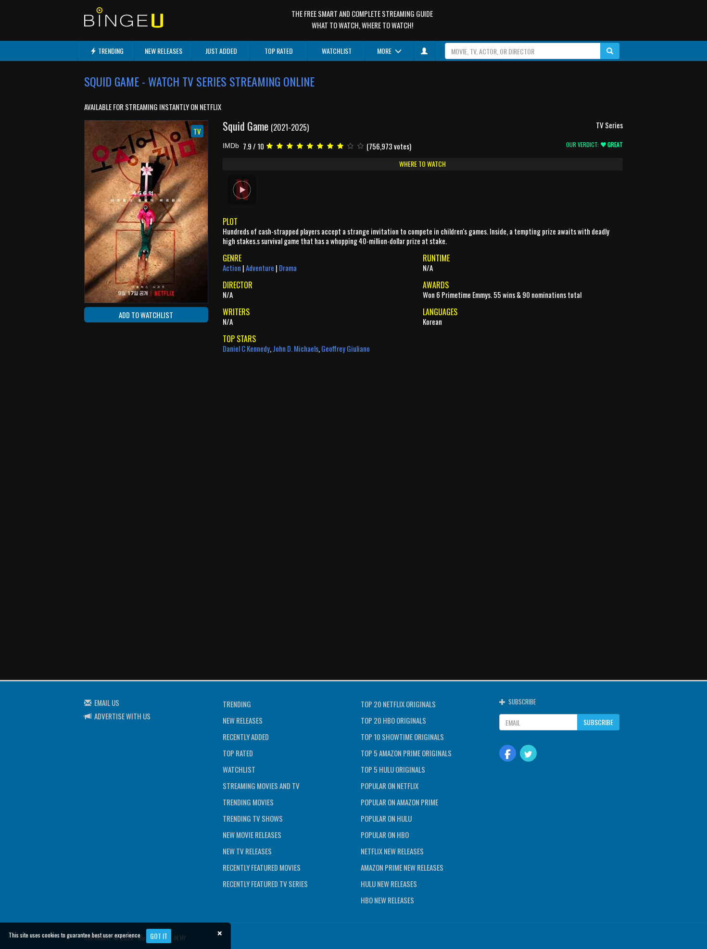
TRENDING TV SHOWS (253, 818)
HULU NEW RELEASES (389, 883)
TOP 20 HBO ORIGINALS (393, 720)
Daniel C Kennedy (246, 348)
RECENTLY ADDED (246, 736)
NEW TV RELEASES (247, 851)
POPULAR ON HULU (386, 818)
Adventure (260, 267)
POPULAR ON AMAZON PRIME (399, 802)
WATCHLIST (337, 51)
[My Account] (424, 51)
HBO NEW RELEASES (387, 900)
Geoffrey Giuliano (345, 348)
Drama (288, 267)
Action (232, 267)
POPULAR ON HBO (385, 834)
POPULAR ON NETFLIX (389, 785)
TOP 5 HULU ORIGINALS (393, 769)
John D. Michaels (295, 348)
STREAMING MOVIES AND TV (261, 785)
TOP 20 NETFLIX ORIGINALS (398, 704)
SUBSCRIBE (598, 722)
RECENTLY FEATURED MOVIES (262, 867)
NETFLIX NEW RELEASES (392, 851)
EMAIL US (106, 702)
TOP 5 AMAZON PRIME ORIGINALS (406, 753)
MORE (385, 51)
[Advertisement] (127, 392)
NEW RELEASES (163, 51)
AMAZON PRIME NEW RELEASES (402, 867)
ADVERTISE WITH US (122, 716)
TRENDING (110, 51)
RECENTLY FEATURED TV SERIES (265, 883)
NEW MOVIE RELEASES (252, 834)
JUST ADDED (221, 51)
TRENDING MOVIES (248, 802)
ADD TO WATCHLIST (146, 314)
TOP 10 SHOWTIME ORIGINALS (402, 736)
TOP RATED (279, 51)
